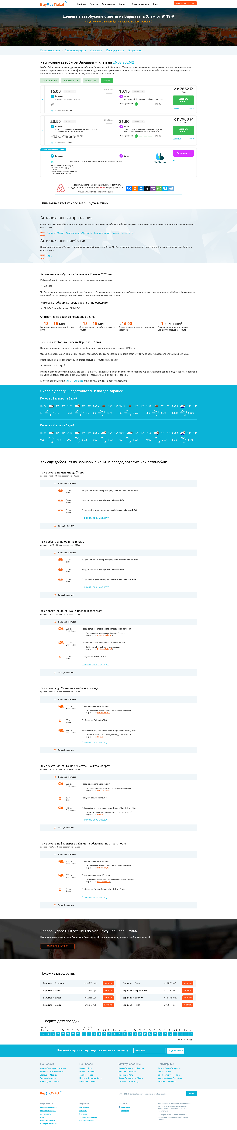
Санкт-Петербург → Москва (53, 1068)
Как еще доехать (115, 50)
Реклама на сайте (86, 1121)
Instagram (125, 1111)
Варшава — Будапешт (54, 983)
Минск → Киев (164, 1072)
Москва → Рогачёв (127, 1072)
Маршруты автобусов (48, 1107)
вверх (191, 1093)
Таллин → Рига (86, 1075)
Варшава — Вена (131, 983)
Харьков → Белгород (129, 1081)
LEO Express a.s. (103, 882)
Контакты (123, 4)
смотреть (108, 983)
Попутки (94, 4)
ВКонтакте (125, 1107)
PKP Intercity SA (103, 713)
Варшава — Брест (52, 997)
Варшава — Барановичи (135, 990)
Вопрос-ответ (135, 50)
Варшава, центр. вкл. (122, 233)
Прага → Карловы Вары (90, 1078)
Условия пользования (88, 1117)
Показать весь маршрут (95, 517)
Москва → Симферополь (52, 1072)
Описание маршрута (75, 50)
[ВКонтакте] (129, 188)
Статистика (96, 50)
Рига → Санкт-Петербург (169, 1068)
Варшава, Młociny (55, 233)
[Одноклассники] (135, 188)
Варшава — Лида (131, 1005)
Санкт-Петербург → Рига (169, 1075)
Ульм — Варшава (74, 380)
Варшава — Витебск (133, 997)
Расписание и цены (50, 50)
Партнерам (83, 1114)
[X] (147, 188)
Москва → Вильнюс (167, 1081)
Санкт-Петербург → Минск (131, 1078)
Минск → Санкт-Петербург (170, 1078)
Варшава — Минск (52, 990)
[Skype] (165, 188)
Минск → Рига (85, 1068)
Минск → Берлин (87, 1072)
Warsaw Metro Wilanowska (79, 233)
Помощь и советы (140, 4)
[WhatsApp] (159, 188)
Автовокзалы (108, 4)
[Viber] (153, 188)
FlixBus (100, 737)
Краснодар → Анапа (49, 1081)
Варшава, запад (102, 233)
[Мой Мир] (141, 188)
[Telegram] (171, 188)
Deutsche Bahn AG (104, 635)
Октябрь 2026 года (183, 1039)
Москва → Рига (126, 1075)
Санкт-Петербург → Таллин (131, 1068)
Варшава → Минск (88, 1081)
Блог (155, 4)
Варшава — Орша (52, 1005)
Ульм (49, 256)
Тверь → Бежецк (48, 1078)
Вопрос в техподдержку (185, 3)
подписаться (176, 1051)
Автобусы (81, 4)
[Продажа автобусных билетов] (53, 3)
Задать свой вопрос (57, 946)
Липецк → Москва (48, 1075)
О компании (84, 1107)
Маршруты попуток (48, 1111)
